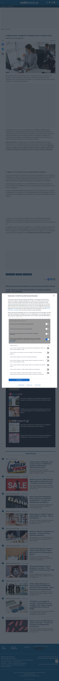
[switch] (47, 324)
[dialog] (29, 340)
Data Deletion (21, 385)
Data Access (29, 385)
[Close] (54, 296)
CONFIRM (19, 380)
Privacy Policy (38, 385)
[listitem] (29, 321)
